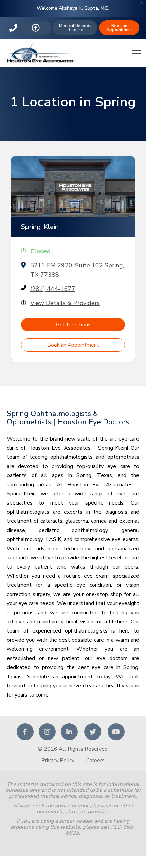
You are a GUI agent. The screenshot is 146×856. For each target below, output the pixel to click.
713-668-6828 (14, 27)
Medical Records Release (75, 28)
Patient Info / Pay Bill (36, 28)
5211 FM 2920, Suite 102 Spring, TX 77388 (77, 270)
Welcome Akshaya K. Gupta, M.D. (73, 8)
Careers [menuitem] (95, 760)
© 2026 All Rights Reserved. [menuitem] (73, 749)
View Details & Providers (65, 303)
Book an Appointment (119, 28)
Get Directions (73, 324)
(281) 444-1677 (52, 289)
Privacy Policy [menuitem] (57, 760)
